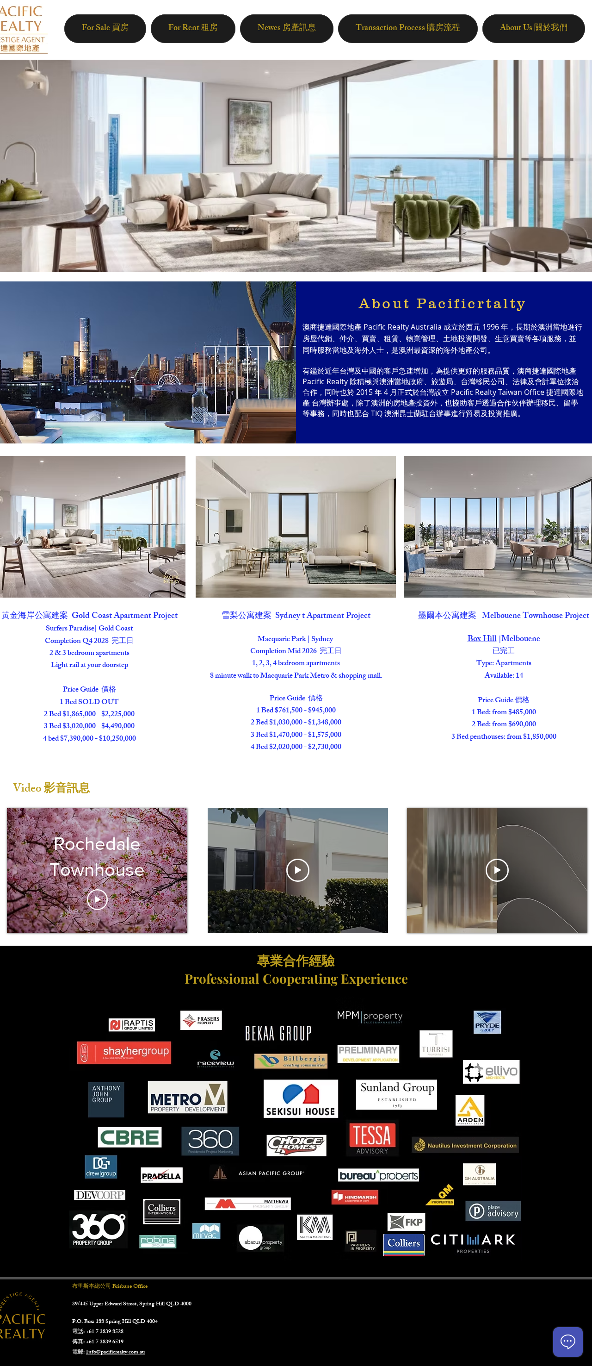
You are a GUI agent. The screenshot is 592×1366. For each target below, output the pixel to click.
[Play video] (97, 899)
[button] (296, 527)
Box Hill (482, 639)
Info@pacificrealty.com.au (115, 1352)
